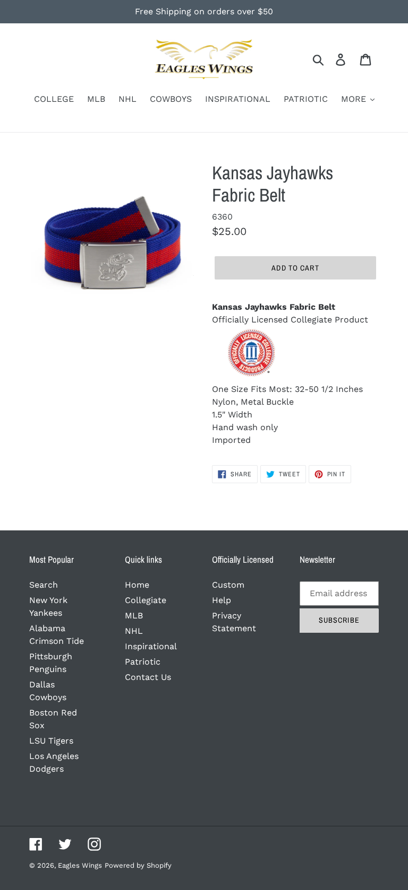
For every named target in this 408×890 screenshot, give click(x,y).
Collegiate (145, 600)
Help (221, 600)
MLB (134, 615)
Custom (228, 585)
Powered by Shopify (138, 865)
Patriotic (142, 662)
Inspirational (151, 646)
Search (43, 585)
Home (137, 585)
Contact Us (148, 677)
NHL (134, 631)
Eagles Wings (80, 865)
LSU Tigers (51, 741)
